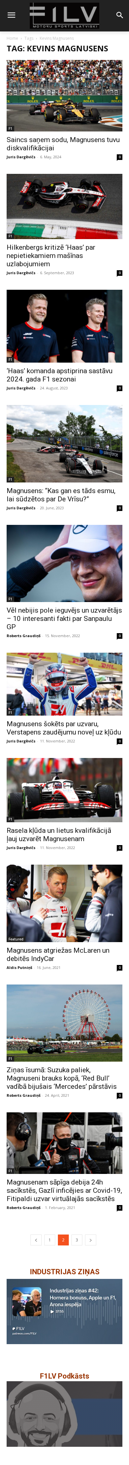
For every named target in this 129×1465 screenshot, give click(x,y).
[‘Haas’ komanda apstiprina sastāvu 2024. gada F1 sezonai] (64, 326)
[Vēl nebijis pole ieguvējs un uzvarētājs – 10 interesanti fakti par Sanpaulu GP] (64, 563)
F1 (10, 128)
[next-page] (90, 1240)
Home (12, 38)
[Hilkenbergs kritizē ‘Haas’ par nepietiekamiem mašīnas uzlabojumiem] (64, 206)
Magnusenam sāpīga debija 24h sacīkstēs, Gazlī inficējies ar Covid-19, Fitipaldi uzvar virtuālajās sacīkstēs (64, 1190)
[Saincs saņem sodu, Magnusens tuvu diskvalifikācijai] (64, 95)
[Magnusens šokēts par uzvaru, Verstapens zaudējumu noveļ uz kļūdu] (64, 684)
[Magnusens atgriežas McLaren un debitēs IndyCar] (64, 903)
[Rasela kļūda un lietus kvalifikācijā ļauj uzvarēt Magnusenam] (64, 790)
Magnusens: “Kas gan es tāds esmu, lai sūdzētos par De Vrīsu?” (61, 495)
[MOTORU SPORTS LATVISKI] (64, 16)
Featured (16, 939)
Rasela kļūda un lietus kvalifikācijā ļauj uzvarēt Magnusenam (59, 835)
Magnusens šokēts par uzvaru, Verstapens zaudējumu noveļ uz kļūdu (64, 728)
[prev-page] (36, 1240)
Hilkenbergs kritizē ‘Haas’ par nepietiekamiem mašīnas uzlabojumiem (51, 255)
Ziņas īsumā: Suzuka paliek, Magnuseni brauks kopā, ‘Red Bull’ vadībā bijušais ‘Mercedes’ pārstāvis (62, 1078)
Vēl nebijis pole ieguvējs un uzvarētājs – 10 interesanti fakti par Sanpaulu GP (64, 618)
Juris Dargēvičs (21, 156)
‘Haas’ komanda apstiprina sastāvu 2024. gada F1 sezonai (59, 375)
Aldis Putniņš (19, 967)
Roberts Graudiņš (23, 635)
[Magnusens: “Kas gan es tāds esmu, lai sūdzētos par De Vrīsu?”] (64, 443)
